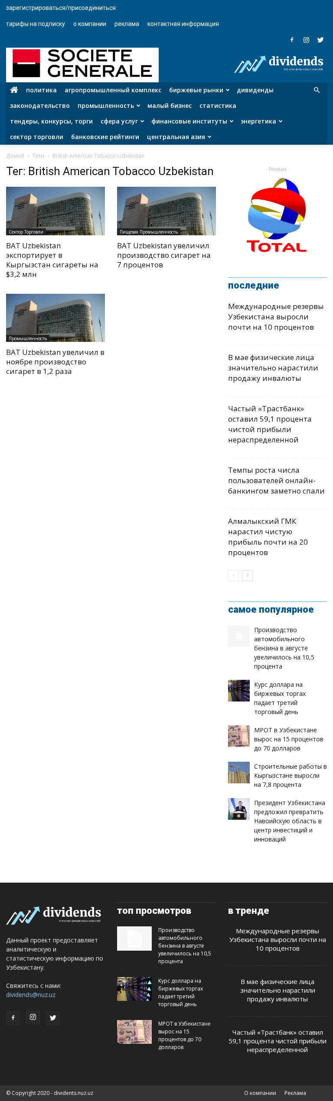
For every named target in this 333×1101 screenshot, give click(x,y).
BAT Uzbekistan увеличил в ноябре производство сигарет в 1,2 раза (55, 361)
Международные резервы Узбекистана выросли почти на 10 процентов (276, 316)
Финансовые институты (189, 121)
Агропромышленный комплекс (113, 90)
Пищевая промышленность (149, 232)
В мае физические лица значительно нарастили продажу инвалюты (273, 367)
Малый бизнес (169, 105)
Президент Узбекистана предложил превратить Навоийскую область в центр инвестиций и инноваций (289, 821)
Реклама (126, 23)
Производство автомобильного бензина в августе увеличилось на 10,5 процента (284, 648)
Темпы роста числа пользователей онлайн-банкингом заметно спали (276, 480)
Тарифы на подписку (35, 23)
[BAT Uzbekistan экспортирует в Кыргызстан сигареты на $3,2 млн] (55, 211)
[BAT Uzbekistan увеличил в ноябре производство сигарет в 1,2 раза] (55, 318)
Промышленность (106, 105)
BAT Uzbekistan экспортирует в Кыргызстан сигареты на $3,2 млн (52, 259)
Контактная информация (183, 23)
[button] (316, 90)
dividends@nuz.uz (31, 995)
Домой (15, 155)
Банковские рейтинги (105, 137)
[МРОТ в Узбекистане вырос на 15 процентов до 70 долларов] (239, 736)
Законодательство (40, 105)
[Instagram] (306, 40)
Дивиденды (255, 90)
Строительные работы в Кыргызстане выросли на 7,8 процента (290, 775)
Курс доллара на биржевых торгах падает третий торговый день (180, 992)
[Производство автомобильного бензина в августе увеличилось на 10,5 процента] (239, 636)
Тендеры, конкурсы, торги (51, 121)
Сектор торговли (36, 137)
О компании (89, 23)
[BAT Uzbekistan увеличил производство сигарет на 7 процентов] (166, 211)
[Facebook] (291, 40)
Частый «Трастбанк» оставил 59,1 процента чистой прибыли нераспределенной (270, 424)
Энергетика (258, 121)
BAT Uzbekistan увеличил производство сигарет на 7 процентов (164, 255)
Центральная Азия (176, 137)
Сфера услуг (119, 121)
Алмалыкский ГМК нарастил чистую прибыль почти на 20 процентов (268, 536)
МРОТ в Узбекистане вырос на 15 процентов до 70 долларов (288, 739)
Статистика (217, 105)
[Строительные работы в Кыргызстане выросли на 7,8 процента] (239, 772)
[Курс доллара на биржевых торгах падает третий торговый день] (239, 691)
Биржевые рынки (196, 90)
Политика (41, 90)
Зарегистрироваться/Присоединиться (61, 7)
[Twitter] (320, 40)
